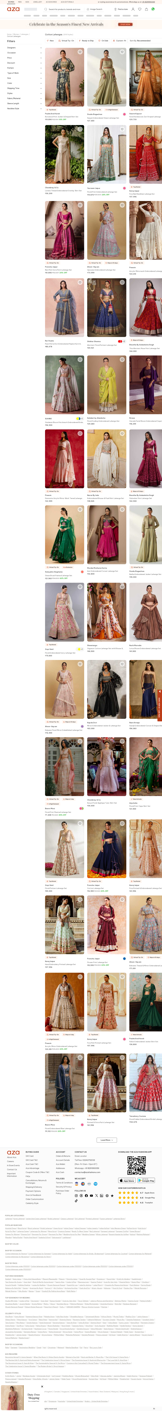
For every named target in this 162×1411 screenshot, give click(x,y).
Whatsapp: (87, 1168)
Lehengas (24, 34)
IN (154, 1409)
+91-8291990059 (148, 2)
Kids (27, 2)
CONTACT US (81, 1152)
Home (9, 34)
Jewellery (37, 2)
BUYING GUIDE (32, 1152)
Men (20, 2)
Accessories (51, 2)
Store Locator (81, 1156)
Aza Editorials (67, 2)
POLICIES (60, 1179)
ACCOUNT (60, 1152)
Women (11, 2)
